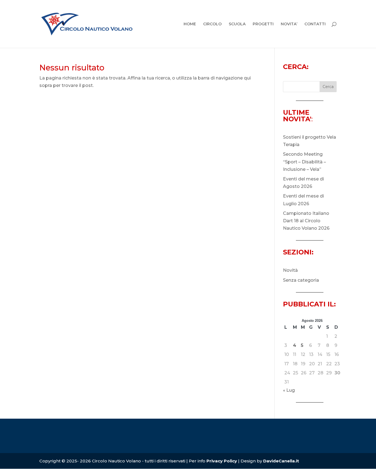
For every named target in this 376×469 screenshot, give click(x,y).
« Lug (289, 390)
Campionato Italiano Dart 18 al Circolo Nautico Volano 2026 (306, 221)
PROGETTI (263, 24)
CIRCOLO (212, 24)
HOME (190, 24)
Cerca (328, 86)
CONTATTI (315, 24)
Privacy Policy (222, 460)
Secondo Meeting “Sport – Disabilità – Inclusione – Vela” (304, 162)
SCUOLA (237, 24)
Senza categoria (301, 280)
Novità (290, 270)
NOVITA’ (289, 24)
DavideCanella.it (281, 460)
